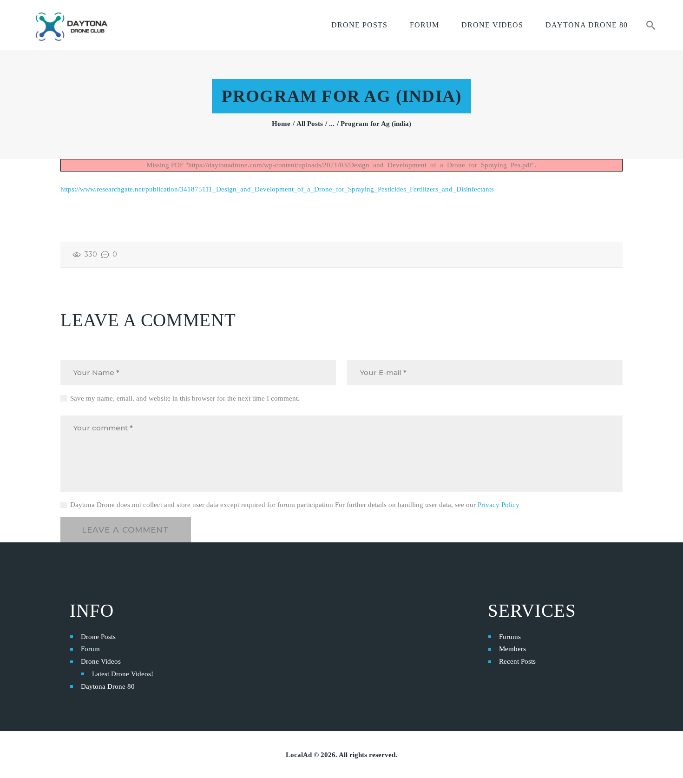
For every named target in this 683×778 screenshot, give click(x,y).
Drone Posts (98, 636)
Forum (90, 649)
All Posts (309, 123)
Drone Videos (101, 661)
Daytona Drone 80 (108, 686)
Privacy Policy (498, 504)
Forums (510, 636)
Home (281, 123)
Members (512, 649)
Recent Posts (517, 661)
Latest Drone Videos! (122, 674)
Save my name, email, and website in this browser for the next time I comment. (185, 398)
